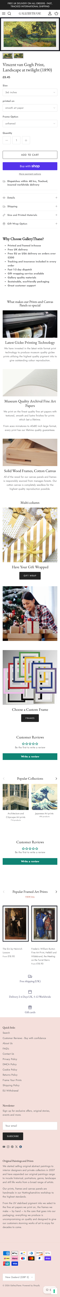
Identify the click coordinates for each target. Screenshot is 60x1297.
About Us (7, 1043)
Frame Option (10, 117)
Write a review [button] (30, 756)
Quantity (7, 133)
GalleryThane (15, 1285)
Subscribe (13, 1136)
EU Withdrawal (10, 1090)
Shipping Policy (11, 1085)
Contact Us (8, 1054)
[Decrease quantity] (7, 140)
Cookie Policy (10, 1069)
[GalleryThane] (30, 13)
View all (30, 896)
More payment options (30, 174)
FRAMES (30, 718)
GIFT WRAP (30, 575)
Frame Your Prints (12, 1080)
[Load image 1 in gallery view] (30, 34)
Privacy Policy (10, 1059)
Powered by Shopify (31, 1285)
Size (5, 85)
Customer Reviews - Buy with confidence (24, 1038)
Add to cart (30, 155)
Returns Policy (10, 1075)
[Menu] (3, 13)
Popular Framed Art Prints (30, 891)
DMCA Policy (10, 1064)
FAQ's (6, 1048)
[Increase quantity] (26, 140)
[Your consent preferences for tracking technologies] (54, 1291)
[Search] (11, 13)
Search (6, 1033)
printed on (8, 101)
